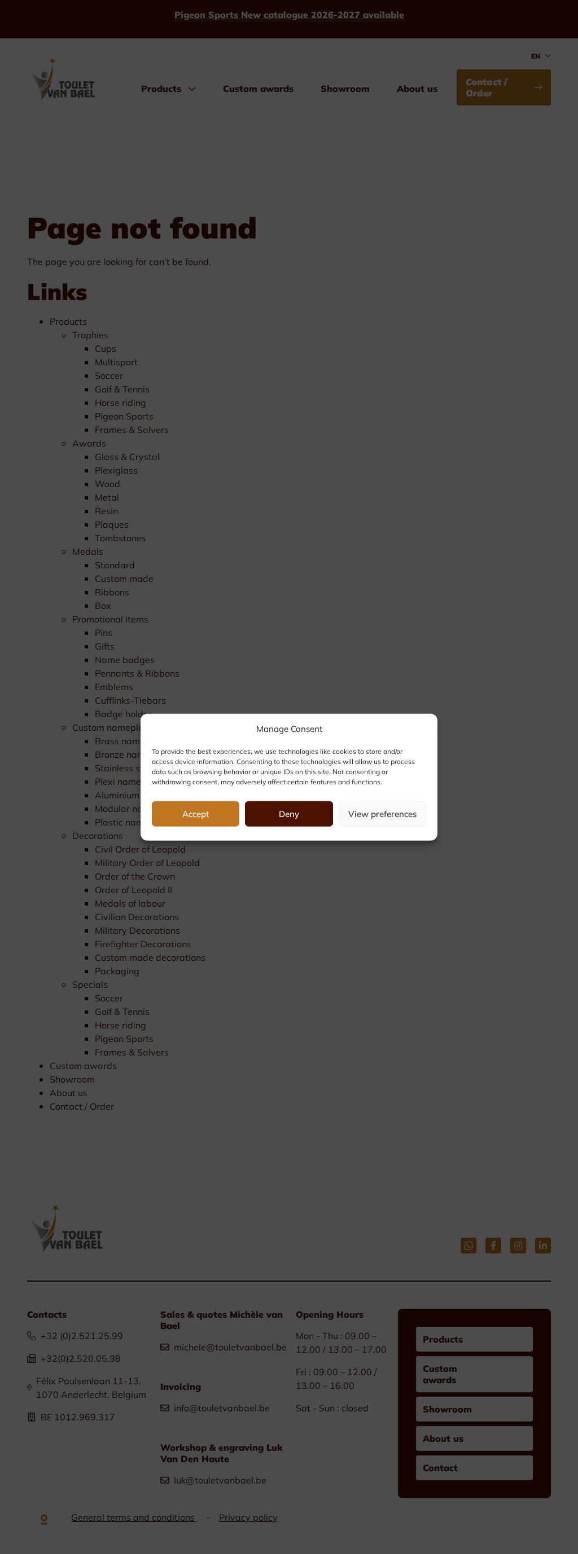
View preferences (382, 813)
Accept (195, 813)
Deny (289, 813)
